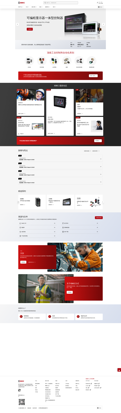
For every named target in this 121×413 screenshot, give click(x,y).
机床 (36, 387)
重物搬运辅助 (48, 389)
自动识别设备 (79, 67)
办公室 (87, 385)
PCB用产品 (47, 398)
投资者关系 (88, 383)
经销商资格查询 (68, 387)
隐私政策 (29, 408)
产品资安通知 (58, 396)
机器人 (36, 389)
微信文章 (77, 389)
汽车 (36, 385)
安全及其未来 (48, 391)
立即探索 (69, 292)
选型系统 (57, 391)
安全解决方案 (48, 394)
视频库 (56, 387)
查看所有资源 (98, 217)
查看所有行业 (31, 262)
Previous (18, 202)
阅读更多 (23, 262)
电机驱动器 (91, 67)
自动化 (29, 67)
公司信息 (67, 383)
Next (103, 202)
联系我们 (67, 385)
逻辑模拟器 (57, 389)
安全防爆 (42, 67)
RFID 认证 (47, 385)
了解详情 (30, 29)
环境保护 (96, 385)
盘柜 (67, 67)
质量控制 (96, 383)
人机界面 (54, 67)
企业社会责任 (97, 387)
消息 (76, 385)
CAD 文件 (57, 383)
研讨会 (77, 387)
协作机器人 (47, 396)
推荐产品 (77, 383)
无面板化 (47, 387)
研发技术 (87, 389)
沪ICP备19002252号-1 (43, 408)
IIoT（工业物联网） (49, 383)
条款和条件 (35, 408)
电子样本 (57, 385)
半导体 (36, 391)
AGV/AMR (37, 383)
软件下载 (57, 394)
